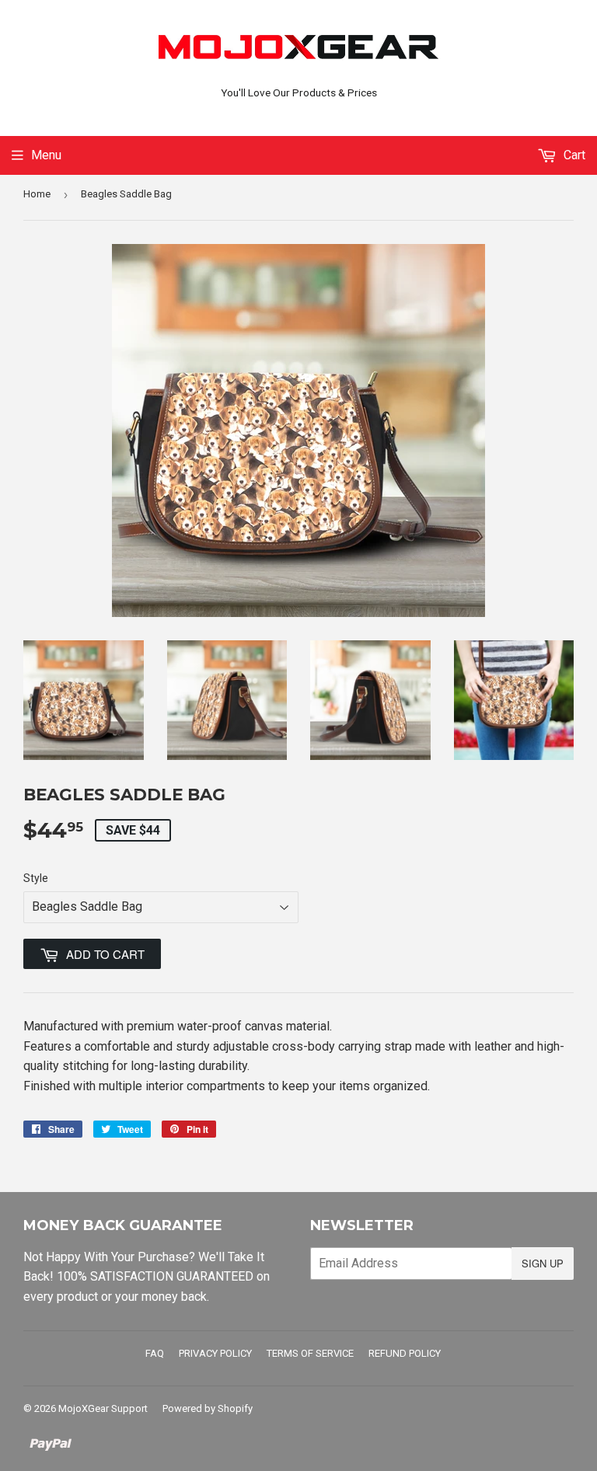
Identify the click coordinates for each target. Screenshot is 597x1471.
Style (35, 878)
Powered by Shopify (207, 1408)
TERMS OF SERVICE (310, 1353)
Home (37, 194)
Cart (572, 155)
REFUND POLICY (404, 1353)
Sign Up (543, 1263)
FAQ (154, 1353)
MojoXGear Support (103, 1408)
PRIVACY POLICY (215, 1353)
